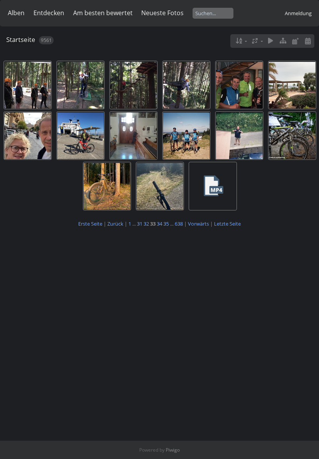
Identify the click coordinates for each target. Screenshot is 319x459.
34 (159, 223)
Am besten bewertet (103, 13)
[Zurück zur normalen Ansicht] (283, 41)
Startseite (20, 39)
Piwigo (173, 450)
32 (146, 223)
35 (166, 223)
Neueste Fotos (162, 13)
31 (139, 223)
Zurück (115, 223)
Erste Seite (90, 223)
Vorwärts (198, 223)
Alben (16, 13)
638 (179, 223)
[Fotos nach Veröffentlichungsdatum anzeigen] (295, 41)
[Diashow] (270, 41)
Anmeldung (298, 13)
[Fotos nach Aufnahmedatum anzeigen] (307, 41)
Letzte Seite (227, 223)
